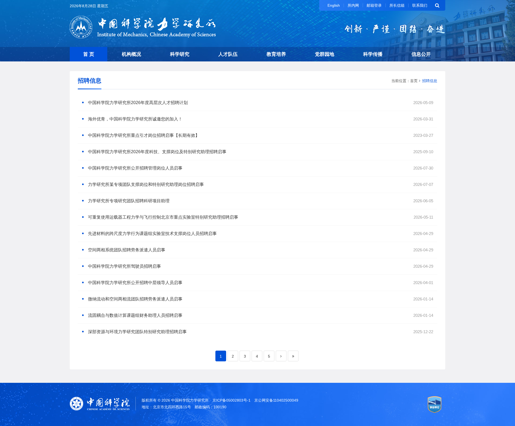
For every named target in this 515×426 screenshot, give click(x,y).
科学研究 (179, 54)
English (334, 5)
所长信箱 (396, 5)
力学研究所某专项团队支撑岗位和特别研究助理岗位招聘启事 (146, 184)
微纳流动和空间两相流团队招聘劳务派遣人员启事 (135, 299)
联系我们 (419, 5)
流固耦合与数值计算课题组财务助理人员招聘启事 (135, 315)
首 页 (88, 54)
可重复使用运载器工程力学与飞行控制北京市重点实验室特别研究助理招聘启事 (163, 217)
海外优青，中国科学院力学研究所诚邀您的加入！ (135, 119)
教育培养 (276, 54)
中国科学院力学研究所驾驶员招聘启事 (124, 266)
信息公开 (421, 54)
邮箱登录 (374, 5)
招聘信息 (429, 81)
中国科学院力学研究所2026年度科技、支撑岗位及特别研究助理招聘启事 (157, 151)
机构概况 (131, 54)
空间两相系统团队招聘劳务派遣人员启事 (126, 250)
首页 (414, 81)
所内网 (353, 5)
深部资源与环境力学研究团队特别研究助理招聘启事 (137, 331)
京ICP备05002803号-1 (231, 400)
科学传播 (372, 54)
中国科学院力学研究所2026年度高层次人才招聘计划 (138, 102)
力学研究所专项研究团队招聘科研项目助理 (129, 201)
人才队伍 (228, 54)
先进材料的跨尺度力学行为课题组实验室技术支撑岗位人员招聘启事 (152, 233)
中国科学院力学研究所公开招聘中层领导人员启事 (135, 282)
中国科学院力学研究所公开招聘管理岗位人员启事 (135, 168)
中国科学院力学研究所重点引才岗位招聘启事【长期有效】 (144, 135)
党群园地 (324, 54)
